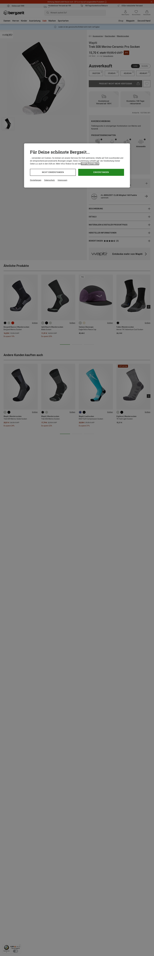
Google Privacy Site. (90, 164)
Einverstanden (101, 172)
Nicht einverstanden (53, 172)
